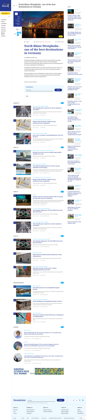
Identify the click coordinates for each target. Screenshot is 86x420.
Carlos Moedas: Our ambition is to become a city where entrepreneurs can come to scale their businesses (43, 356)
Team (14, 411)
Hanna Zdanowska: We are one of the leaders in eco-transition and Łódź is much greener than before (42, 333)
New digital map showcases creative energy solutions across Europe (46, 166)
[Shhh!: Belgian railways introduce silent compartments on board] (71, 127)
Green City (3, 27)
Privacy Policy (43, 418)
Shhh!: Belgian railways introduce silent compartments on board (74, 133)
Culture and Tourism (17, 24)
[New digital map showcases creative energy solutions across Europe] (23, 169)
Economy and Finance (31, 409)
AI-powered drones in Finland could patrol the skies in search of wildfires (74, 194)
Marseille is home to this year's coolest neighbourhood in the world (45, 269)
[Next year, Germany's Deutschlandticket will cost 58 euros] (23, 138)
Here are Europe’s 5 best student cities (74, 222)
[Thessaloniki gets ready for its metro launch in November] (23, 111)
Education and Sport (65, 411)
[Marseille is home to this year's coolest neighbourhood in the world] (23, 271)
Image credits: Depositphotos (69, 418)
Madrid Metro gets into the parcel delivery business (74, 209)
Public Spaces (79, 411)
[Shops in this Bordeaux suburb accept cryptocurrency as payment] (23, 125)
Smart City (3, 25)
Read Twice (3, 31)
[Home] (14, 5)
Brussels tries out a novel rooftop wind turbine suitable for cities (47, 153)
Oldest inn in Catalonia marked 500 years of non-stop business (47, 255)
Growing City (3, 23)
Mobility (78, 409)
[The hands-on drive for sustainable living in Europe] (23, 291)
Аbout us (3, 21)
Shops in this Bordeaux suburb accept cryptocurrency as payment (44, 122)
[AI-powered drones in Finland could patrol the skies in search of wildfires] (71, 187)
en (16, 13)
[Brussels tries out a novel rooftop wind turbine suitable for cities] (23, 155)
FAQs (28, 418)
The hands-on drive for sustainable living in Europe (46, 288)
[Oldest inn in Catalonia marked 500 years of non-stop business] (23, 258)
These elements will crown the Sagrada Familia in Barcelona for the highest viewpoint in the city (74, 178)
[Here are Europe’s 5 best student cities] (71, 216)
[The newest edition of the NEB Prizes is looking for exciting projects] (23, 318)
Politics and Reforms (30, 411)
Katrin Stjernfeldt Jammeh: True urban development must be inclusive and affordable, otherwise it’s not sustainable (41, 345)
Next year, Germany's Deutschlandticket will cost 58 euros (48, 136)
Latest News (3, 19)
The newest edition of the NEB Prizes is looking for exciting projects (48, 315)
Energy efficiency (80, 413)
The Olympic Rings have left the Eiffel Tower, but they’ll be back (47, 211)
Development (29, 413)
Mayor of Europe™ (3, 33)
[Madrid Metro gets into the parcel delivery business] (71, 202)
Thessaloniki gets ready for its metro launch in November (47, 108)
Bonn (19, 18)
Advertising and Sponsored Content (55, 418)
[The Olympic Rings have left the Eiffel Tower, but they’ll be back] (23, 213)
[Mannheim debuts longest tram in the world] (71, 69)
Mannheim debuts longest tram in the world (75, 73)
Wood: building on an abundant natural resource (47, 301)
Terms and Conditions (35, 418)
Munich (18, 21)
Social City (3, 29)
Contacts (15, 413)
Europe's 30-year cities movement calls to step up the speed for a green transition (48, 197)
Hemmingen (17, 20)
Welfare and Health (64, 413)
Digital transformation (47, 409)
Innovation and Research (47, 411)
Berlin (18, 16)
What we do (15, 409)
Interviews (3, 35)
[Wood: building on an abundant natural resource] (23, 304)
